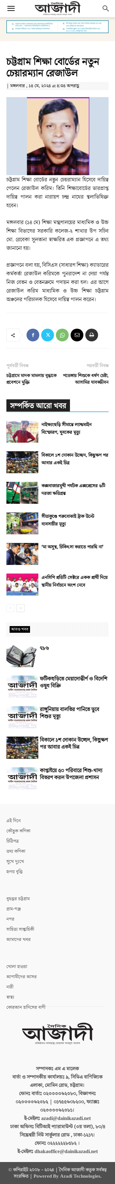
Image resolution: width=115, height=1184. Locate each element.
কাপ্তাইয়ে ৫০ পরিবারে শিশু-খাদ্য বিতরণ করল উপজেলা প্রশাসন (71, 774)
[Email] (77, 335)
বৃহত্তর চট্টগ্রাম (18, 898)
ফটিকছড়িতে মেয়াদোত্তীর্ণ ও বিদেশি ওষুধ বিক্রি (73, 682)
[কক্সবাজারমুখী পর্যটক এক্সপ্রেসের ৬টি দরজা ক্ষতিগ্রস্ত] (22, 493)
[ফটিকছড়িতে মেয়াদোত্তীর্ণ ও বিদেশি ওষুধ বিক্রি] (22, 686)
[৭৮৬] (22, 656)
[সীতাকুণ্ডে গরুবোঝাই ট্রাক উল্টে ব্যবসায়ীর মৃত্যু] (22, 523)
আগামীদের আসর (21, 977)
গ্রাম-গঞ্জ (13, 909)
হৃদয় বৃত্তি (14, 871)
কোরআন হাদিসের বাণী (25, 1007)
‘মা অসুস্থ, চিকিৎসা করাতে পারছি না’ (72, 547)
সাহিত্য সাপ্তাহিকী (20, 929)
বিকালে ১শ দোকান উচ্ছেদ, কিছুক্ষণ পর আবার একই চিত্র (74, 743)
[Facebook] (33, 335)
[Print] (91, 335)
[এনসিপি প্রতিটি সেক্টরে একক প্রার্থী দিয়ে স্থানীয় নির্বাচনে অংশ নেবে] (22, 585)
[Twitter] (47, 335)
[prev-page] (10, 608)
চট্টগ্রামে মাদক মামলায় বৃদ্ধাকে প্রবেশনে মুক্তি (31, 379)
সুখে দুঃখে (15, 861)
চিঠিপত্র (12, 841)
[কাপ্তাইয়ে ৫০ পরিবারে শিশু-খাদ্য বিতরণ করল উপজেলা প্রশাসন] (22, 778)
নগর (10, 919)
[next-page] (21, 608)
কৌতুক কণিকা (18, 831)
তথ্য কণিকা (15, 851)
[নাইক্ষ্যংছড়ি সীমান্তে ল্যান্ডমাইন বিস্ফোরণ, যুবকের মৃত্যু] (22, 432)
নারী (9, 987)
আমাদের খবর (18, 939)
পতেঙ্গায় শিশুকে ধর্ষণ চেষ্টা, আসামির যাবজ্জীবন (86, 379)
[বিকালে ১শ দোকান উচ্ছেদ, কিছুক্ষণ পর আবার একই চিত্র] (22, 462)
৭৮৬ (44, 648)
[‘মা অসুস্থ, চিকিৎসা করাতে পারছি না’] (22, 554)
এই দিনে (13, 820)
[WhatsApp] (62, 335)
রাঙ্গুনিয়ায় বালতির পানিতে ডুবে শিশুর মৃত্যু (69, 713)
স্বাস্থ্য (10, 997)
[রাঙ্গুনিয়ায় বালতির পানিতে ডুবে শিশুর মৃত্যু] (22, 717)
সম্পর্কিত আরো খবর (38, 406)
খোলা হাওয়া (16, 966)
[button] (11, 8)
